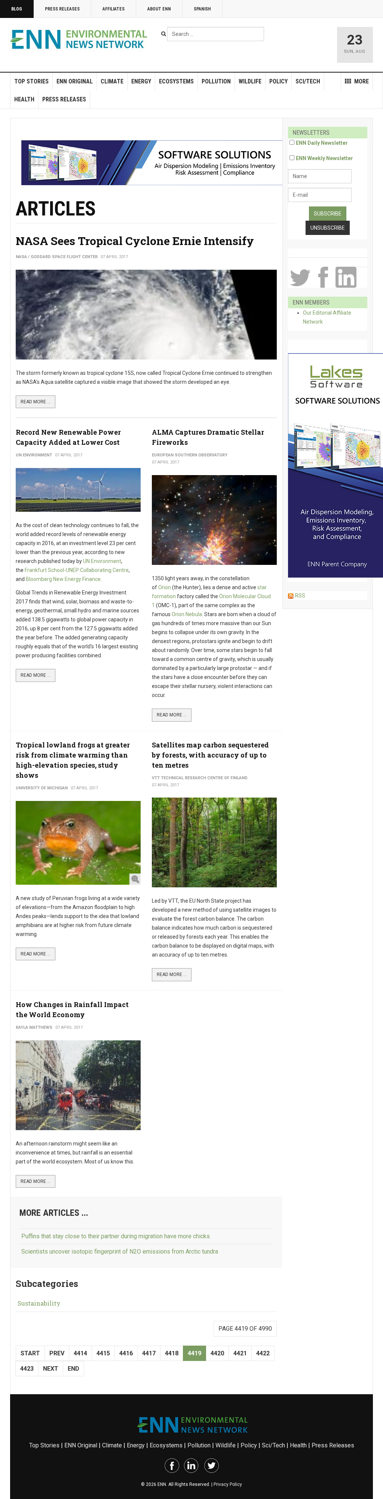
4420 (217, 1353)
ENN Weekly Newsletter (324, 158)
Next (50, 1368)
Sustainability (39, 1303)
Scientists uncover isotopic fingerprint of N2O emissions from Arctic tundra (119, 1251)
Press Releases (62, 9)
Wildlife (250, 81)
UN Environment (102, 561)
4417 (149, 1353)
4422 (263, 1353)
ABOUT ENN (159, 9)
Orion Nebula (187, 614)
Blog (16, 9)
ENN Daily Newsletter (322, 143)
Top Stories (31, 81)
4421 (240, 1353)
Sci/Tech (307, 81)
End (73, 1368)
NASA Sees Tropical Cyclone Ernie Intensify (135, 240)
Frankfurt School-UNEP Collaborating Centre (77, 570)
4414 (80, 1353)
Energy (141, 81)
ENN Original (74, 81)
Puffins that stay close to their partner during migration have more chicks (115, 1236)
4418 (171, 1353)
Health (24, 99)
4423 (27, 1368)
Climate (112, 81)
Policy (278, 81)
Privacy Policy (228, 1484)
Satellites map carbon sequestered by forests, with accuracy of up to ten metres (210, 755)
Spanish (202, 9)
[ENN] (80, 39)
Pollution (216, 81)
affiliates (113, 9)
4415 (103, 1353)
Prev (56, 1353)
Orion (164, 587)
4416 (126, 1353)
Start (30, 1353)
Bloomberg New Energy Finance (63, 579)
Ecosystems (176, 81)
